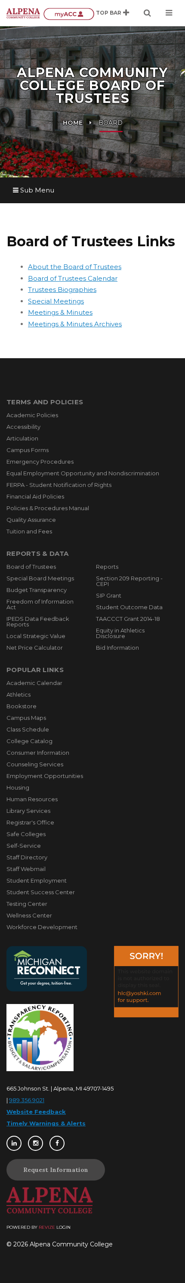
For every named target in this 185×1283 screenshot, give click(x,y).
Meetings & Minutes (60, 312)
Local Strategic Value (35, 635)
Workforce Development (41, 927)
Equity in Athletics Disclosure (120, 633)
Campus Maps (26, 717)
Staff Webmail (26, 868)
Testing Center (26, 903)
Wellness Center (29, 915)
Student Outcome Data (129, 607)
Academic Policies (32, 415)
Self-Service (23, 845)
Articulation (22, 438)
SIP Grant (108, 595)
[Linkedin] (14, 1143)
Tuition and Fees (29, 531)
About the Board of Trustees (74, 267)
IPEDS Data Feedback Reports (37, 621)
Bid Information (117, 647)
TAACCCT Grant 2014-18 (128, 618)
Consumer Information (37, 752)
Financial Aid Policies (35, 496)
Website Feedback (36, 1111)
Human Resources (32, 799)
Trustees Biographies (62, 289)
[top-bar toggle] (126, 13)
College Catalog (29, 741)
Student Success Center (40, 892)
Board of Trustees (31, 566)
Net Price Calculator (34, 647)
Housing (17, 787)
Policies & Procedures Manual (47, 508)
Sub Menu (36, 190)
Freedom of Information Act (40, 604)
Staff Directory (26, 857)
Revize (47, 1227)
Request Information (55, 1170)
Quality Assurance (31, 519)
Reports (107, 566)
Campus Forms (27, 449)
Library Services (28, 810)
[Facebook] (57, 1143)
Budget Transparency (36, 589)
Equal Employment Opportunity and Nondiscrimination (82, 473)
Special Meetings (56, 301)
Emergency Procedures (40, 461)
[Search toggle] (147, 13)
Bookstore (21, 706)
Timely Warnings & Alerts (46, 1123)
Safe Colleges (26, 834)
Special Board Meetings (40, 578)
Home (73, 123)
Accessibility (23, 426)
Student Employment (36, 880)
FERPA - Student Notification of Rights (58, 484)
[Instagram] (35, 1143)
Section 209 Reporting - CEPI (129, 581)
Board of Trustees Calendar (72, 278)
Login (63, 1227)
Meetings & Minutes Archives (75, 324)
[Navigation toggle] (169, 13)
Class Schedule (27, 729)
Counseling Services (34, 764)
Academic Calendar (34, 682)
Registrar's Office (30, 822)
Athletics (18, 694)
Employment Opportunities (44, 775)
